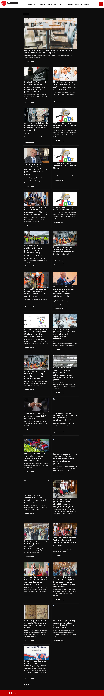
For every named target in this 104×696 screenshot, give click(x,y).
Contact (86, 4)
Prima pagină (31, 4)
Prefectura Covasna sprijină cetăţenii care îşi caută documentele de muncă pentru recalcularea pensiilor (65, 459)
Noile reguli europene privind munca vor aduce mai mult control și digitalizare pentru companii (64, 334)
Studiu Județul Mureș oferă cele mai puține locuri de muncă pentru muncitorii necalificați (36, 499)
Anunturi (61, 4)
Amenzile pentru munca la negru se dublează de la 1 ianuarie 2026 (35, 415)
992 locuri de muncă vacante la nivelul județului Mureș (64, 165)
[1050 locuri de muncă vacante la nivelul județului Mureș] (65, 115)
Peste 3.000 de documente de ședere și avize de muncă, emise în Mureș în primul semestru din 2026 (36, 211)
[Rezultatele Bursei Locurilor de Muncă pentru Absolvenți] (36, 531)
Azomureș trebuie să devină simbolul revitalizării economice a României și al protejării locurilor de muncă (36, 169)
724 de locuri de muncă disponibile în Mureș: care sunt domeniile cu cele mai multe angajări (64, 85)
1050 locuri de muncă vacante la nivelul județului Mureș (64, 125)
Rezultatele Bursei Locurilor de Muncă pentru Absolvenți (36, 543)
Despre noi (70, 4)
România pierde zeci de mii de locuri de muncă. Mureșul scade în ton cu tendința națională (65, 250)
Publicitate (78, 4)
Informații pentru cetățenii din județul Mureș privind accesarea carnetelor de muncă (35, 624)
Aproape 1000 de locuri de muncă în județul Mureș (64, 208)
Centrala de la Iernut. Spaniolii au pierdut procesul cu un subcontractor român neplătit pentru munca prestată (63, 374)
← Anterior (26, 684)
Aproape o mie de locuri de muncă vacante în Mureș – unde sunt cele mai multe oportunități (36, 126)
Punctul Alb (41, 4)
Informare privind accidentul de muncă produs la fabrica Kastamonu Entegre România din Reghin (33, 250)
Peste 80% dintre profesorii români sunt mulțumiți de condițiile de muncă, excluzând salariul (36, 581)
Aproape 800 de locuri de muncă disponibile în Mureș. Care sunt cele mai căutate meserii (35, 292)
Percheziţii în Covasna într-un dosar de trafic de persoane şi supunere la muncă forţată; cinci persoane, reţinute (35, 87)
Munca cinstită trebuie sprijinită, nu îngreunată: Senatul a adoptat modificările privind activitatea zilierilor (63, 291)
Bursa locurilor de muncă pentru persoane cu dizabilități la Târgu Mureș (35, 663)
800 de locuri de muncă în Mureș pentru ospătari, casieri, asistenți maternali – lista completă (49, 51)
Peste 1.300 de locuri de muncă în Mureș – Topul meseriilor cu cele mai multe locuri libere (34, 375)
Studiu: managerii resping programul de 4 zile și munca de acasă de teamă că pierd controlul (64, 624)
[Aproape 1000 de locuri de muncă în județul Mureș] (65, 199)
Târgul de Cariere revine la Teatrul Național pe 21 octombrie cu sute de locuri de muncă (65, 541)
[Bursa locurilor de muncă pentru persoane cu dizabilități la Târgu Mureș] (36, 653)
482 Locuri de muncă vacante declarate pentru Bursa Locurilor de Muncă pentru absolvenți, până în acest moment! (64, 582)
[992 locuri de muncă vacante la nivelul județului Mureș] (65, 155)
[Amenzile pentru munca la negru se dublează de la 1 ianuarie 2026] (36, 405)
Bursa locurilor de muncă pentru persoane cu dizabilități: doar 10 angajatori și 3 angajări (64, 503)
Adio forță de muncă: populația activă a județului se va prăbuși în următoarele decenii (65, 416)
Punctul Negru (51, 4)
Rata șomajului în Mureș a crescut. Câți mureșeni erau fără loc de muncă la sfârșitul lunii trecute (36, 333)
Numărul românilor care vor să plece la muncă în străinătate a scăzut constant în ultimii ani (34, 457)
